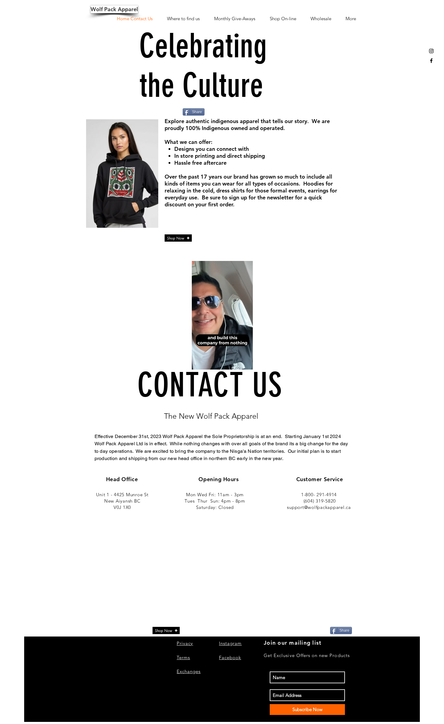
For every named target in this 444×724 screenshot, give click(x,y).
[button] (245, 363)
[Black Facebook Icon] (431, 61)
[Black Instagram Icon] (431, 51)
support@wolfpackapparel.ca (319, 507)
